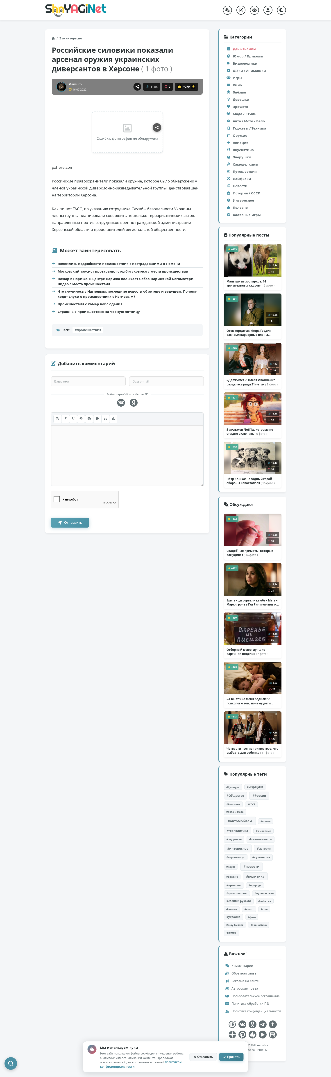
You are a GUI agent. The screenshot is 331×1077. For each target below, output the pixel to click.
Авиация (240, 142)
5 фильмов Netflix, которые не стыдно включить (250, 432)
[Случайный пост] (227, 10)
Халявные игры (247, 214)
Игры (237, 77)
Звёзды (239, 92)
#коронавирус (235, 857)
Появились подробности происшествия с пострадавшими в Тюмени (119, 263)
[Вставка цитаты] (105, 419)
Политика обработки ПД (250, 1003)
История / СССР (246, 193)
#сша (264, 909)
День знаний (244, 49)
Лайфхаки (242, 178)
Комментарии (242, 965)
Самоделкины (245, 164)
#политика (255, 876)
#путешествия (264, 893)
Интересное (243, 200)
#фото (252, 917)
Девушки (241, 99)
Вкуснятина (243, 150)
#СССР (251, 804)
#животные (263, 831)
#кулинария (261, 857)
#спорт (249, 909)
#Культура (233, 787)
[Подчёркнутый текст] (73, 419)
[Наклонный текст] (65, 419)
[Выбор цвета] (97, 419)
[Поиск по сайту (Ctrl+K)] (11, 1063)
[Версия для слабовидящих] (254, 10)
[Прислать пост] (240, 10)
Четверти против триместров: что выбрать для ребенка (252, 751)
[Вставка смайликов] (89, 419)
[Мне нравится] (179, 86)
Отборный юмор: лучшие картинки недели (247, 652)
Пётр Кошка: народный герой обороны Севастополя (251, 481)
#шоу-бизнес (234, 925)
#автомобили (240, 821)
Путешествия (245, 171)
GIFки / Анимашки (249, 70)
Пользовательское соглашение (255, 996)
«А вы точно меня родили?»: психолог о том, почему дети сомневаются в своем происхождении (249, 701)
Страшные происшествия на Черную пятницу (99, 311)
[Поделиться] (137, 87)
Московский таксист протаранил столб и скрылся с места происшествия (123, 271)
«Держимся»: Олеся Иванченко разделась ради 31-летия (252, 382)
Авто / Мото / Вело (249, 121)
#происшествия (88, 330)
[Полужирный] (57, 419)
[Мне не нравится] (193, 86)
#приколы (234, 885)
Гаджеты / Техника (249, 128)
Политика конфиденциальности (256, 1011)
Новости (240, 186)
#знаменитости (260, 839)
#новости (251, 866)
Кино (237, 85)
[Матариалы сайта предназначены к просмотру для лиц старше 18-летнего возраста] (232, 1024)
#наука (231, 866)
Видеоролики (245, 63)
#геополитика (237, 831)
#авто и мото (235, 811)
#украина (233, 917)
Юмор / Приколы (248, 56)
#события (264, 901)
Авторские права (244, 988)
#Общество (235, 796)
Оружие (240, 135)
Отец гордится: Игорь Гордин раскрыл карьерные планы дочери (249, 333)
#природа (255, 885)
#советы (231, 909)
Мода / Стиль (244, 114)
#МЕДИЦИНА (255, 787)
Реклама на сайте (245, 981)
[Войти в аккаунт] (267, 10)
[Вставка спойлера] (113, 419)
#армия (266, 821)
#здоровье (234, 839)
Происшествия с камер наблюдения (90, 304)
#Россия (259, 795)
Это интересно (70, 38)
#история (264, 849)
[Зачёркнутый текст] (81, 419)
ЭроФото (240, 106)
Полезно (240, 207)
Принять (233, 1057)
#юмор (231, 933)
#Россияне (233, 804)
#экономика (259, 925)
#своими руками (239, 901)
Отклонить (205, 1057)
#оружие (232, 876)
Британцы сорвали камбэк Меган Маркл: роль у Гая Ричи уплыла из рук (252, 602)
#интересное (237, 848)
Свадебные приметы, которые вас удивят (250, 553)
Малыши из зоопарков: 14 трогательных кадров (250, 283)
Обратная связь (243, 973)
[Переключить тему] (281, 10)
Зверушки (242, 157)
